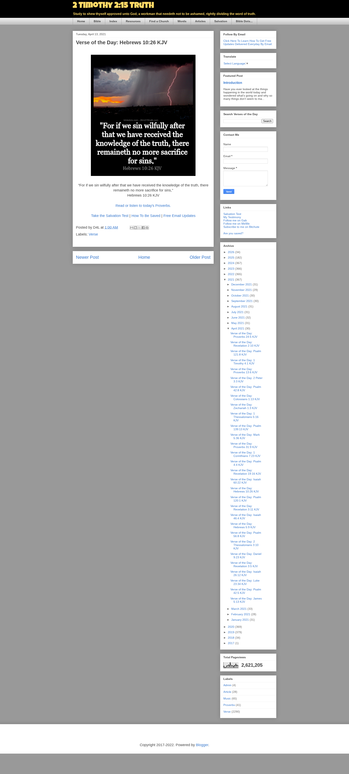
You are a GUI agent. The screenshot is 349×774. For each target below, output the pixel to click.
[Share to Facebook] (143, 228)
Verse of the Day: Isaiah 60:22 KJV (245, 481)
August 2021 (239, 306)
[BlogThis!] (136, 228)
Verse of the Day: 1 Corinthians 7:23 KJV (245, 454)
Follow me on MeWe (236, 223)
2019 (231, 632)
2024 (231, 263)
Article (227, 691)
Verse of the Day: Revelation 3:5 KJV (244, 564)
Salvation (220, 21)
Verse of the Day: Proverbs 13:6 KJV (243, 370)
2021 (231, 279)
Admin (227, 685)
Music (227, 698)
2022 (231, 274)
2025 (231, 257)
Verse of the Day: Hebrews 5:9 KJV (242, 525)
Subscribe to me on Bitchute (241, 226)
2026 (231, 252)
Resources (133, 21)
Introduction (232, 82)
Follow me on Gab (235, 220)
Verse (93, 234)
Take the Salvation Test (109, 216)
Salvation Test (232, 214)
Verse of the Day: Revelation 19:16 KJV (245, 472)
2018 (231, 637)
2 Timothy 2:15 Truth (113, 6)
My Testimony (232, 217)
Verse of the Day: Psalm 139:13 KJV (245, 427)
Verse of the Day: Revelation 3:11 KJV (244, 507)
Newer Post (87, 257)
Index (113, 21)
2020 (231, 626)
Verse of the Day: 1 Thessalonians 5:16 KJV (244, 417)
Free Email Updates (179, 216)
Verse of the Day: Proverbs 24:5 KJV (243, 335)
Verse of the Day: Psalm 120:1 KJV (245, 498)
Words (182, 21)
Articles (200, 21)
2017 (231, 643)
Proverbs (229, 705)
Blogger (202, 745)
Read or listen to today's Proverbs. (143, 206)
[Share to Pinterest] (147, 228)
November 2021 (242, 289)
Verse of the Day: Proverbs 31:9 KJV (243, 445)
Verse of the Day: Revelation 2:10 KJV (244, 344)
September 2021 (242, 301)
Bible (97, 21)
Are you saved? (233, 233)
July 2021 (237, 312)
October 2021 (240, 295)
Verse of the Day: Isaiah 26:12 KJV (245, 573)
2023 (231, 268)
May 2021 (238, 323)
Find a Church (159, 21)
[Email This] (132, 228)
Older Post (200, 257)
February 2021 (241, 614)
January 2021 (240, 619)
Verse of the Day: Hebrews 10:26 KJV (244, 490)
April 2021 (238, 328)
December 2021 (242, 284)
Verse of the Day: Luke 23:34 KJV (245, 582)
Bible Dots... (244, 21)
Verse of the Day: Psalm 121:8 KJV (245, 352)
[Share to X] (139, 228)
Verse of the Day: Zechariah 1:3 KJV (243, 406)
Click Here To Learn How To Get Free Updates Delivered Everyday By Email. (247, 42)
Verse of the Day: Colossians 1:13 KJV (245, 397)
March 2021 (239, 608)
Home (81, 21)
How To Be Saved (145, 216)
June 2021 (238, 317)
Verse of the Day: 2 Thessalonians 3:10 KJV (244, 545)
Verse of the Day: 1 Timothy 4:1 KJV (242, 362)
